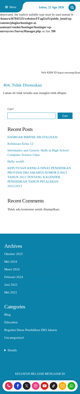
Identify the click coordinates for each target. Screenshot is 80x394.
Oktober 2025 (13, 254)
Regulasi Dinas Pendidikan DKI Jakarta (30, 330)
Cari (10, 109)
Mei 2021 (10, 292)
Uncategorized (14, 337)
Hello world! (15, 161)
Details (12, 350)
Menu (12, 7)
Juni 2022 (10, 284)
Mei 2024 (10, 261)
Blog (7, 314)
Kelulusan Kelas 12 (20, 143)
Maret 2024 (12, 269)
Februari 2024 (13, 277)
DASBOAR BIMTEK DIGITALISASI (32, 137)
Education (11, 322)
